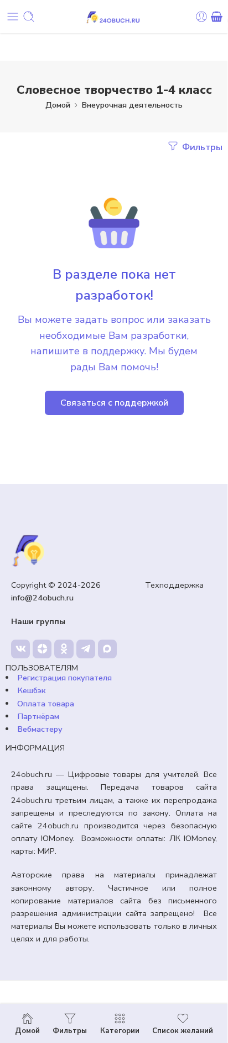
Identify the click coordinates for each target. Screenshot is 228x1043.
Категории (119, 1030)
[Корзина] (216, 16)
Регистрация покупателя (64, 677)
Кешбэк (31, 690)
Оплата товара (45, 703)
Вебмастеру (40, 729)
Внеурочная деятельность (132, 104)
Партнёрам (38, 716)
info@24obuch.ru (42, 597)
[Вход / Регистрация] (201, 16)
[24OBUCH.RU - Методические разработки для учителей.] (114, 17)
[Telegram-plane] (85, 649)
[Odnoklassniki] (63, 649)
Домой (57, 104)
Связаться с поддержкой (114, 403)
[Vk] (20, 649)
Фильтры (201, 147)
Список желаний (182, 1030)
